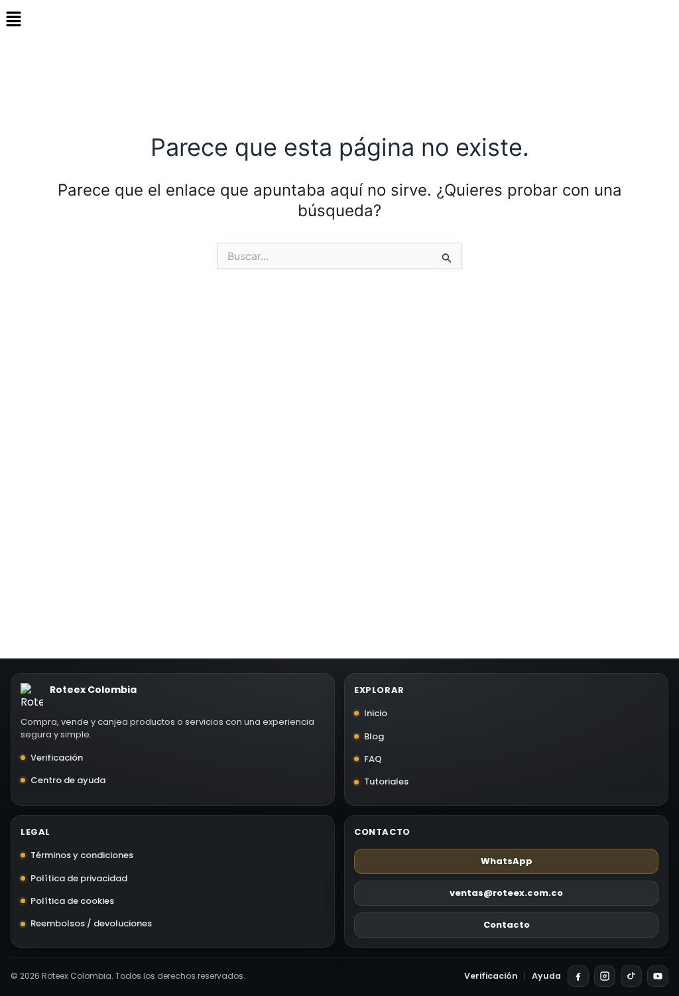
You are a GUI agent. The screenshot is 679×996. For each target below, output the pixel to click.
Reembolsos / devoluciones (91, 923)
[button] (13, 19)
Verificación (57, 757)
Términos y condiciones (82, 855)
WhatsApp (506, 861)
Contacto (506, 924)
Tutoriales (386, 781)
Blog (374, 736)
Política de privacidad (79, 878)
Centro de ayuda (68, 780)
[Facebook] (578, 976)
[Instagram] (604, 976)
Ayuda (546, 975)
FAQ (373, 759)
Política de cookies (72, 901)
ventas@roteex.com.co (506, 893)
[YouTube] (657, 976)
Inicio (375, 713)
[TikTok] (631, 976)
